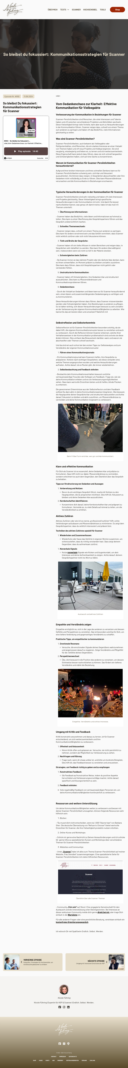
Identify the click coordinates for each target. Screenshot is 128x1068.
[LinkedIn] (68, 1007)
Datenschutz (73, 1056)
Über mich (53, 9)
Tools (103, 9)
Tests (63, 9)
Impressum (62, 1056)
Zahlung (92, 1060)
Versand (84, 1060)
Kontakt (53, 1056)
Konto (47, 1060)
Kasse (41, 1060)
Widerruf (60, 1060)
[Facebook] (60, 1007)
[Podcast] (68, 1043)
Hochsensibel (90, 9)
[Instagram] (64, 1007)
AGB (53, 1060)
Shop (117, 9)
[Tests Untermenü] (68, 9)
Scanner (76, 9)
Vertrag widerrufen (72, 1060)
